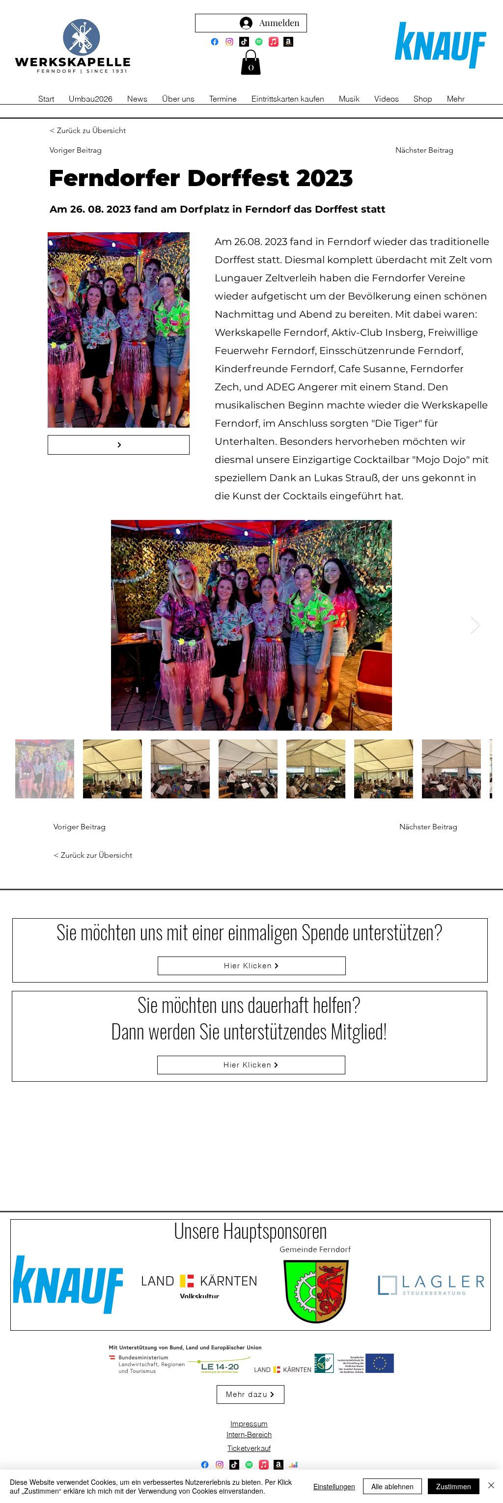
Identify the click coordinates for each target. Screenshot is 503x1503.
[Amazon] (288, 42)
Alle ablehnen (392, 1486)
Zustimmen (453, 1486)
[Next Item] (475, 625)
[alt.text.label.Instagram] (229, 42)
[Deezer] (293, 1465)
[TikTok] (244, 42)
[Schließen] (491, 1486)
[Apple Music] (274, 42)
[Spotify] (259, 42)
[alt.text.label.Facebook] (215, 42)
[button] (250, 62)
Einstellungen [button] (334, 1486)
